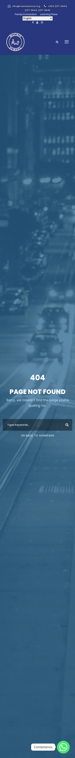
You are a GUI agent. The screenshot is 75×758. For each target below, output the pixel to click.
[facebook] (32, 22)
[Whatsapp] (63, 747)
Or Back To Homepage (37, 435)
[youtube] (37, 22)
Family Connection (26, 14)
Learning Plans (48, 14)
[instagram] (42, 22)
